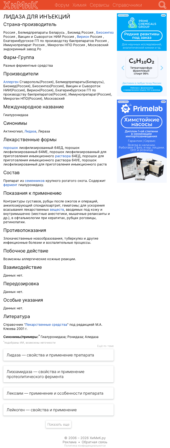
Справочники (127, 5)
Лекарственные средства (46, 324)
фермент (10, 185)
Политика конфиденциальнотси (85, 445)
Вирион (83, 36)
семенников (35, 181)
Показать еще (58, 424)
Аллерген (10, 82)
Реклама (69, 442)
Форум (62, 5)
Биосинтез (105, 32)
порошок (10, 148)
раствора (63, 156)
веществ (57, 209)
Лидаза (30, 131)
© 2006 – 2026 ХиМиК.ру (85, 438)
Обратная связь (94, 442)
